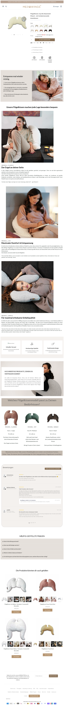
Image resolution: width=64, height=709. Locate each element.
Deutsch (8, 698)
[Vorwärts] (22, 34)
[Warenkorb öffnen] (61, 6)
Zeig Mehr (48, 501)
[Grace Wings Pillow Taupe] (53, 418)
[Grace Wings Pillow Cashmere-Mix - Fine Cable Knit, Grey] (27, 287)
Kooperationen (51, 688)
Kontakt (48, 691)
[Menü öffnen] (3, 6)
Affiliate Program (33, 691)
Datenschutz (12, 688)
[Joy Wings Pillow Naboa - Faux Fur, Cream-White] (32, 212)
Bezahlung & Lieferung (27, 688)
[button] (32, 26)
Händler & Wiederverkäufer (13, 691)
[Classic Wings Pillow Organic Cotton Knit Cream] (27, 137)
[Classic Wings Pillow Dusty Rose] (11, 418)
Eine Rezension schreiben (53, 468)
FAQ (37, 688)
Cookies (25, 695)
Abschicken (53, 675)
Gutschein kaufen (43, 688)
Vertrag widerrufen (34, 695)
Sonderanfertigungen (24, 691)
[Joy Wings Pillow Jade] (32, 418)
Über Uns (44, 691)
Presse (39, 691)
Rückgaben (19, 688)
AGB (34, 688)
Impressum (54, 691)
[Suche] (6, 6)
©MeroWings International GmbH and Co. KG (32, 701)
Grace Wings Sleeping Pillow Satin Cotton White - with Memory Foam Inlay (32, 516)
